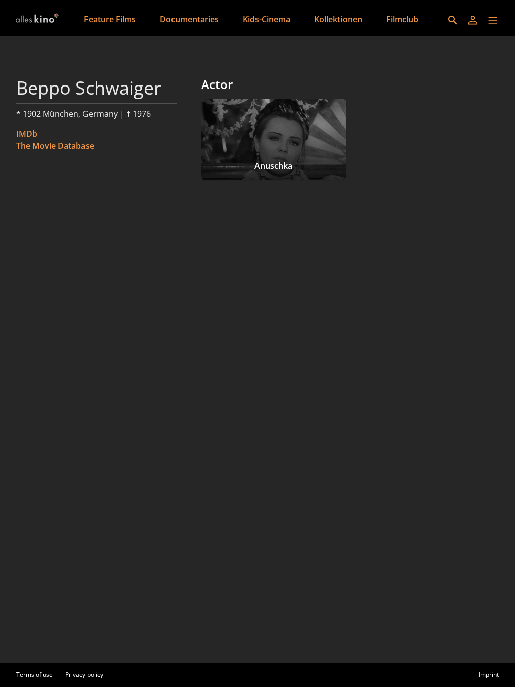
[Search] (453, 20)
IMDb (26, 133)
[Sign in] (473, 20)
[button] (493, 20)
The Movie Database (55, 145)
